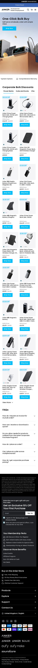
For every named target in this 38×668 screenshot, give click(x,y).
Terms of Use (20, 518)
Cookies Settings (6, 664)
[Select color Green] (6, 382)
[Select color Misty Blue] (5, 212)
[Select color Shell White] (22, 246)
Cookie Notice (27, 662)
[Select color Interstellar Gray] (3, 212)
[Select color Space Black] (3, 348)
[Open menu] (35, 10)
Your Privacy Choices (8, 662)
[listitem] (3, 621)
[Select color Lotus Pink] (23, 246)
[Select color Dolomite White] (23, 348)
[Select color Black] (3, 110)
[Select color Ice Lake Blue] (25, 246)
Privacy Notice (11, 520)
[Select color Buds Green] (25, 348)
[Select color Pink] (8, 246)
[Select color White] (22, 144)
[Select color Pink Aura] (25, 110)
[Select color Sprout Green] (26, 246)
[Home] (13, 9)
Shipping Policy (6, 660)
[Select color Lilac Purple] (6, 212)
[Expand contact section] (35, 608)
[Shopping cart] (32, 10)
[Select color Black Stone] (3, 178)
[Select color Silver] (5, 348)
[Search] (28, 10)
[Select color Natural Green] (23, 382)
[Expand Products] (35, 591)
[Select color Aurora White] (23, 110)
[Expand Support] (35, 602)
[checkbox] (4, 517)
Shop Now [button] (9, 28)
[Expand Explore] (35, 596)
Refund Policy (15, 660)
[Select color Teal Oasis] (22, 110)
